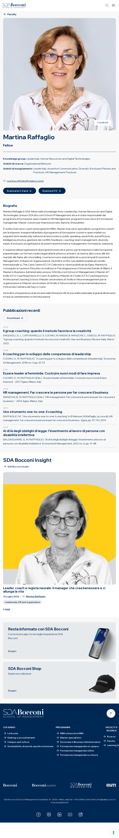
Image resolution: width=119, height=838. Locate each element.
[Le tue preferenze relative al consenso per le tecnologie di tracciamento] (114, 833)
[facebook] (38, 814)
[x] (49, 814)
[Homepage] (23, 713)
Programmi (63, 727)
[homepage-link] (14, 5)
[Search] (107, 6)
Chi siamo (9, 727)
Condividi (102, 122)
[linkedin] (59, 814)
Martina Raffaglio (35, 596)
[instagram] (80, 814)
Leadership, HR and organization (22, 602)
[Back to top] (111, 713)
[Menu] (113, 6)
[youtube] (70, 814)
